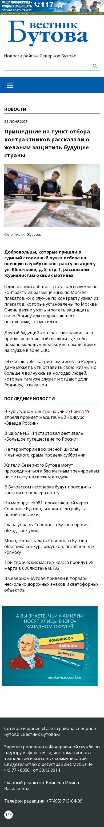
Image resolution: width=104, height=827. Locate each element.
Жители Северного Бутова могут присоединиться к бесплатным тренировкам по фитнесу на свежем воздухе (51, 471)
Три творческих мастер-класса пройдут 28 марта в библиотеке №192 (49, 565)
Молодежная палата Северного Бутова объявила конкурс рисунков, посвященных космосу (49, 546)
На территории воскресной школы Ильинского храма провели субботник (44, 452)
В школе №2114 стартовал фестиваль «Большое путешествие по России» (43, 436)
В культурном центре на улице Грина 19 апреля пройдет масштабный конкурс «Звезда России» (47, 417)
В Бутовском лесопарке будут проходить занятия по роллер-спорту (47, 490)
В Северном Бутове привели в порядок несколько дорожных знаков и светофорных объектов (51, 584)
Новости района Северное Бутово (40, 56)
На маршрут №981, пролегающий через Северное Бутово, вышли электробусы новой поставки (46, 508)
